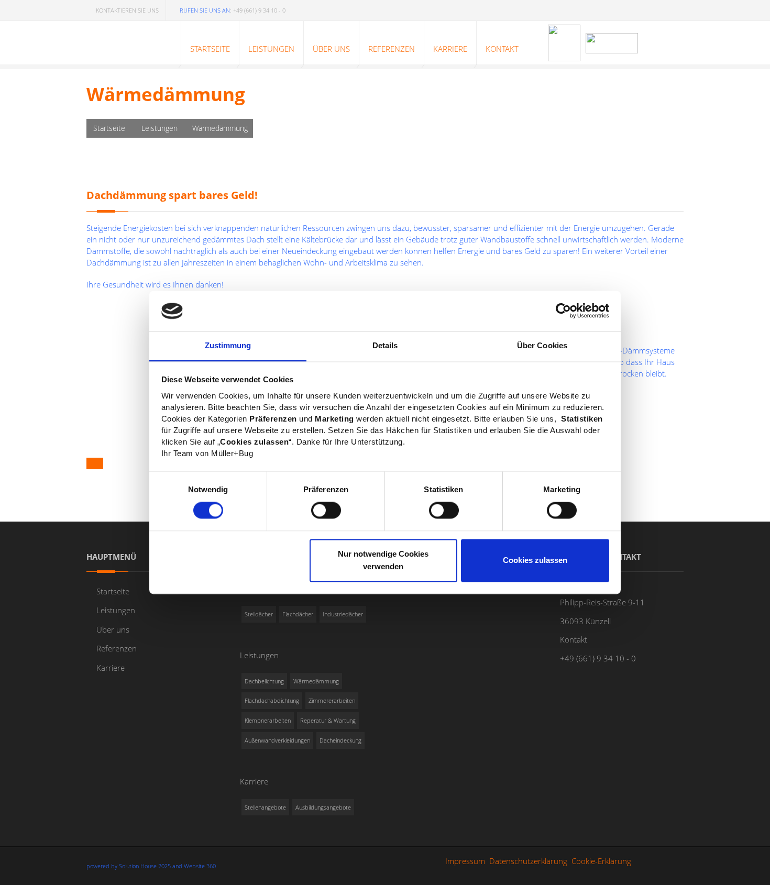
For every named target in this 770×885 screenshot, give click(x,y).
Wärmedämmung (316, 681)
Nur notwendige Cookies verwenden (383, 560)
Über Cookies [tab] (542, 345)
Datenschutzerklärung (528, 861)
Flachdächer (297, 614)
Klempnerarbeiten (268, 720)
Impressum (465, 861)
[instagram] (673, 8)
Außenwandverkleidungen (277, 740)
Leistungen (159, 128)
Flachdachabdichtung (272, 700)
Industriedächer (343, 614)
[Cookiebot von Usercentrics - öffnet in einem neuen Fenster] (563, 311)
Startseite (109, 128)
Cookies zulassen (535, 560)
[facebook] (651, 8)
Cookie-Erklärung (601, 861)
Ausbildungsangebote (323, 807)
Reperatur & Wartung (328, 720)
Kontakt (573, 639)
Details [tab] (385, 345)
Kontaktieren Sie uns (127, 10)
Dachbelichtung (264, 681)
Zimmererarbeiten (332, 700)
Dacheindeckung (340, 740)
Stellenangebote (265, 807)
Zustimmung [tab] (228, 345)
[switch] (326, 510)
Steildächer (259, 614)
